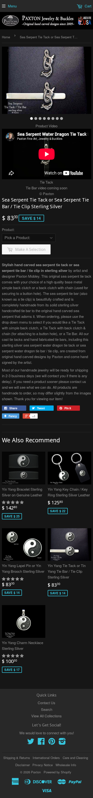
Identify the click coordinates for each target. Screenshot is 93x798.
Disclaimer (22, 765)
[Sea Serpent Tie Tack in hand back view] (57, 118)
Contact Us (46, 702)
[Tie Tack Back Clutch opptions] (40, 118)
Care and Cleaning (75, 757)
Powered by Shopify (57, 772)
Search (46, 709)
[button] (13, 502)
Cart (87, 5)
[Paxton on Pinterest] (51, 742)
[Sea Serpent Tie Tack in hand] (48, 118)
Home (6, 37)
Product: (8, 229)
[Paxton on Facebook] (41, 742)
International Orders (46, 757)
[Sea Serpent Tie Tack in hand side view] (53, 118)
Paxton (36, 772)
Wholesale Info (66, 765)
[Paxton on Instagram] (62, 742)
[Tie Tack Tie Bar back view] (35, 118)
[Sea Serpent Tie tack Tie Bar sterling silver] (31, 118)
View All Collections (46, 715)
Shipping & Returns (16, 757)
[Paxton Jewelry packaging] (61, 118)
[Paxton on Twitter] (30, 742)
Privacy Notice (42, 765)
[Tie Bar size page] (44, 118)
